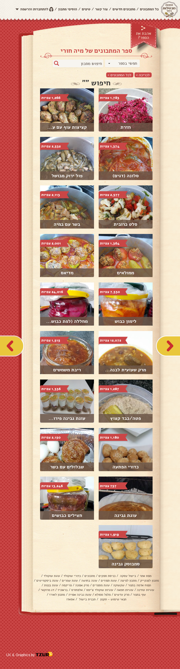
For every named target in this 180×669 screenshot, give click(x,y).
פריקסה (67, 585)
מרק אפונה (82, 585)
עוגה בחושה (89, 580)
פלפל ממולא (103, 594)
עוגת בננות (51, 585)
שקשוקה (118, 585)
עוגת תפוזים (109, 580)
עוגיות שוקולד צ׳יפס (99, 590)
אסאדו (70, 599)
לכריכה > (143, 74)
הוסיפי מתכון (67, 9)
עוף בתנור (139, 594)
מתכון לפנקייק (149, 580)
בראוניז (63, 590)
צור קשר (101, 9)
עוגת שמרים (70, 580)
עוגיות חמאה (125, 590)
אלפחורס (77, 590)
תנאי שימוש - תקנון (112, 599)
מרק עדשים (121, 594)
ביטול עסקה (127, 576)
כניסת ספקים (107, 576)
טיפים (86, 9)
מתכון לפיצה (128, 580)
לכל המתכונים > (119, 74)
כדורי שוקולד (72, 576)
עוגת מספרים (101, 585)
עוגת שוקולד (52, 576)
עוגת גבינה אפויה (79, 594)
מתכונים (89, 576)
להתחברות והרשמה (34, 9)
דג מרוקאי (47, 590)
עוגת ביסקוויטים (47, 580)
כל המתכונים (149, 9)
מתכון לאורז (57, 594)
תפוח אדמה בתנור (139, 585)
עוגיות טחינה (145, 590)
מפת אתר (145, 576)
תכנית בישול (87, 599)
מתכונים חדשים (123, 9)
